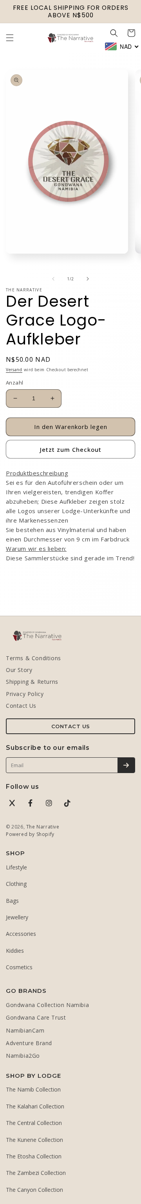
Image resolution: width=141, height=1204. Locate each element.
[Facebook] (30, 803)
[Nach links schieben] (53, 278)
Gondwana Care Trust (36, 1017)
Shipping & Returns (32, 681)
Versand (14, 369)
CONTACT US (70, 726)
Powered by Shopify (30, 834)
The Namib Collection (33, 1089)
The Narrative (43, 826)
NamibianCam (25, 1030)
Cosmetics (19, 967)
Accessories (21, 933)
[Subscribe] (126, 765)
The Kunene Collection (34, 1139)
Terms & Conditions (33, 658)
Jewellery (17, 917)
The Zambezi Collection (36, 1172)
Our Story (19, 670)
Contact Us (21, 705)
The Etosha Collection (33, 1156)
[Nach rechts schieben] (87, 278)
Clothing (16, 883)
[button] (9, 37)
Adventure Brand (29, 1043)
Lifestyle (16, 867)
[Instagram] (49, 803)
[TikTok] (67, 803)
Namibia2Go (23, 1055)
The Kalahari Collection (35, 1106)
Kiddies (15, 950)
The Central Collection (34, 1123)
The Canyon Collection (34, 1189)
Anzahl (14, 382)
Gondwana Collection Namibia (47, 1005)
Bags (12, 900)
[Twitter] (12, 803)
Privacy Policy (24, 694)
